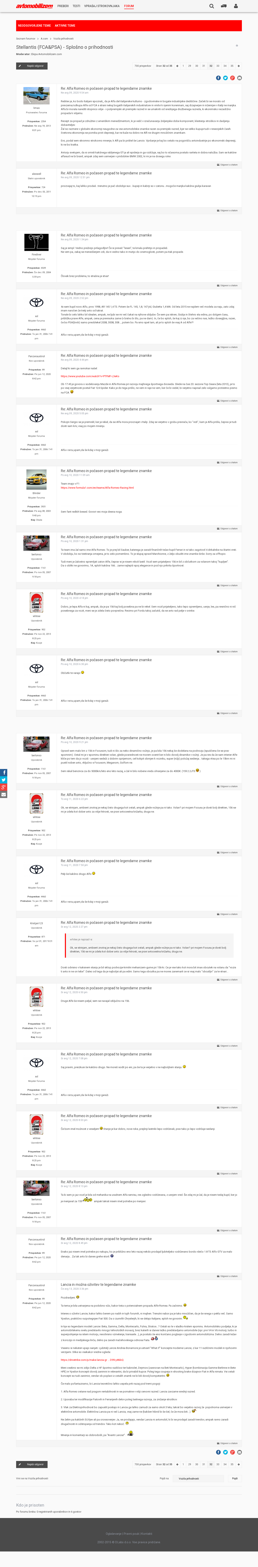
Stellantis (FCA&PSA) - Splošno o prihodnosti (64, 47)
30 (196, 66)
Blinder (37, 493)
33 (217, 66)
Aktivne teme (65, 25)
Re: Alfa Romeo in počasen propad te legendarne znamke (106, 88)
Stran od (164, 66)
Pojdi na (164, 1478)
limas (36, 108)
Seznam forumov (25, 38)
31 (203, 66)
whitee (36, 616)
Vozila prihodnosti (63, 38)
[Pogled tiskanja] (237, 45)
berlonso (36, 554)
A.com (44, 38)
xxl (36, 316)
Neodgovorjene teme (34, 25)
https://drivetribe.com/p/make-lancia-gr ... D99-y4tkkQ (92, 1359)
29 (189, 66)
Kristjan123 (36, 923)
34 (225, 66)
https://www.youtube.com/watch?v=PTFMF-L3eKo (90, 376)
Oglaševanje (114, 1533)
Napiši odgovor (35, 66)
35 (232, 66)
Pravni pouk (131, 1533)
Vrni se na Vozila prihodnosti (32, 1478)
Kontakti (146, 1533)
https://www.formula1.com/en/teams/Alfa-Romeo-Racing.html (97, 487)
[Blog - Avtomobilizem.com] (34, 6)
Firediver (36, 254)
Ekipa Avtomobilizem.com (46, 54)
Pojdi (235, 1478)
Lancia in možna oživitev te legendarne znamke (98, 1284)
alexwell (36, 174)
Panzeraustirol (36, 356)
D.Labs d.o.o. (123, 1542)
